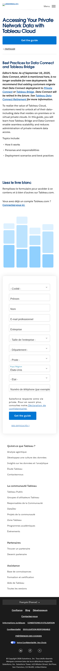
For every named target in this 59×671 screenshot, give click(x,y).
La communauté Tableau (22, 486)
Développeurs (40, 610)
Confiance (17, 610)
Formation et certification (20, 577)
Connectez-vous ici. (14, 205)
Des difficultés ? (20, 426)
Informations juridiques (14, 622)
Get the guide (29, 40)
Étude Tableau (14, 468)
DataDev (11, 508)
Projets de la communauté (21, 514)
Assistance (13, 565)
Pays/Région (16, 367)
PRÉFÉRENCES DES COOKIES (28, 636)
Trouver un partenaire (18, 548)
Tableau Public (15, 491)
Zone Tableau (14, 520)
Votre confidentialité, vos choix (31, 642)
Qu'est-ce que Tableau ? (21, 446)
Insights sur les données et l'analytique (27, 463)
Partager (10, 49)
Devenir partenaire (17, 554)
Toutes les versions (17, 588)
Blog (27, 610)
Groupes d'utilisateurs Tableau (23, 497)
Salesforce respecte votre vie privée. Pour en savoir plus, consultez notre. (27, 403)
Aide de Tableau (15, 582)
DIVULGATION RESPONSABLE (36, 629)
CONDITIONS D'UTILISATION (41, 622)
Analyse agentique (17, 451)
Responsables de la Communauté (25, 503)
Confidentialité (14, 629)
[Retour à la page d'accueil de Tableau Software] (14, 3)
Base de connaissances (19, 571)
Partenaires (14, 542)
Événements (13, 531)
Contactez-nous (15, 474)
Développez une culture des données (26, 457)
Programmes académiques (21, 525)
